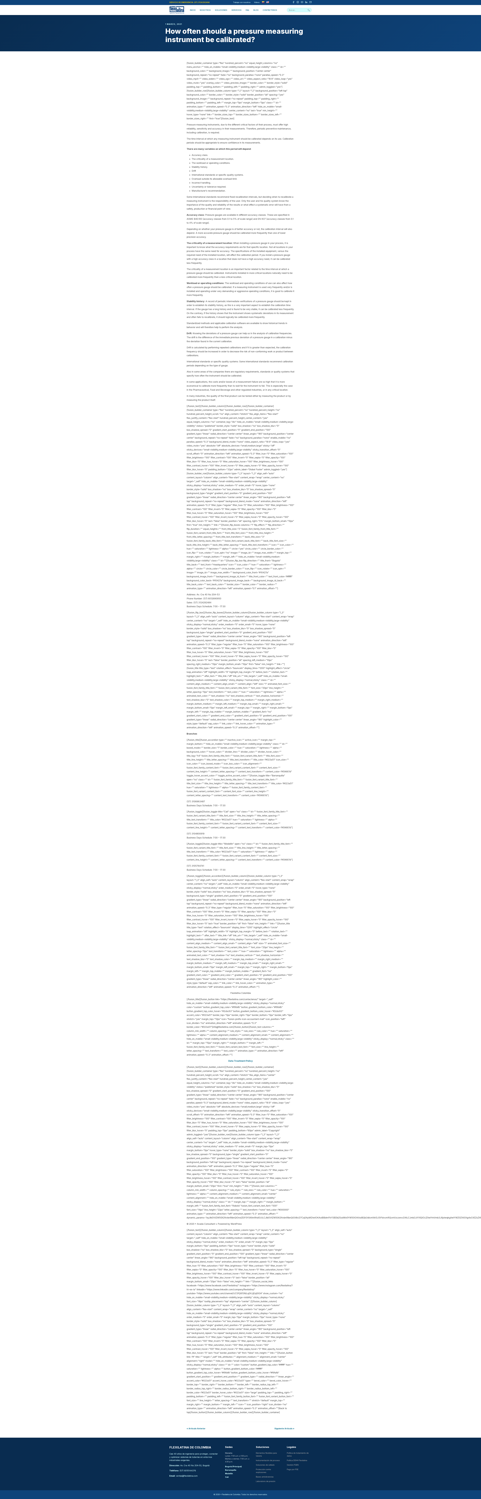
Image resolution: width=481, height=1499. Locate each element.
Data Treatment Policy (240, 1061)
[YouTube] (302, 2)
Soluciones (221, 10)
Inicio (193, 10)
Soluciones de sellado (265, 1465)
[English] (267, 2)
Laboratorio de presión (265, 1481)
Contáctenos (270, 10)
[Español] (263, 2)
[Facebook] (293, 2)
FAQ (247, 10)
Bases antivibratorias (265, 1477)
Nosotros (205, 10)
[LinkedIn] (306, 2)
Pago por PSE (292, 1469)
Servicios (236, 10)
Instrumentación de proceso (268, 1460)
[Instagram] (298, 2)
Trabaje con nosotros (242, 2)
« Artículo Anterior (196, 1428)
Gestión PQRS (293, 1465)
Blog (256, 10)
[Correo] (310, 2)
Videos (257, 2)
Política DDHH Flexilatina (297, 1460)
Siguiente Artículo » (284, 1428)
